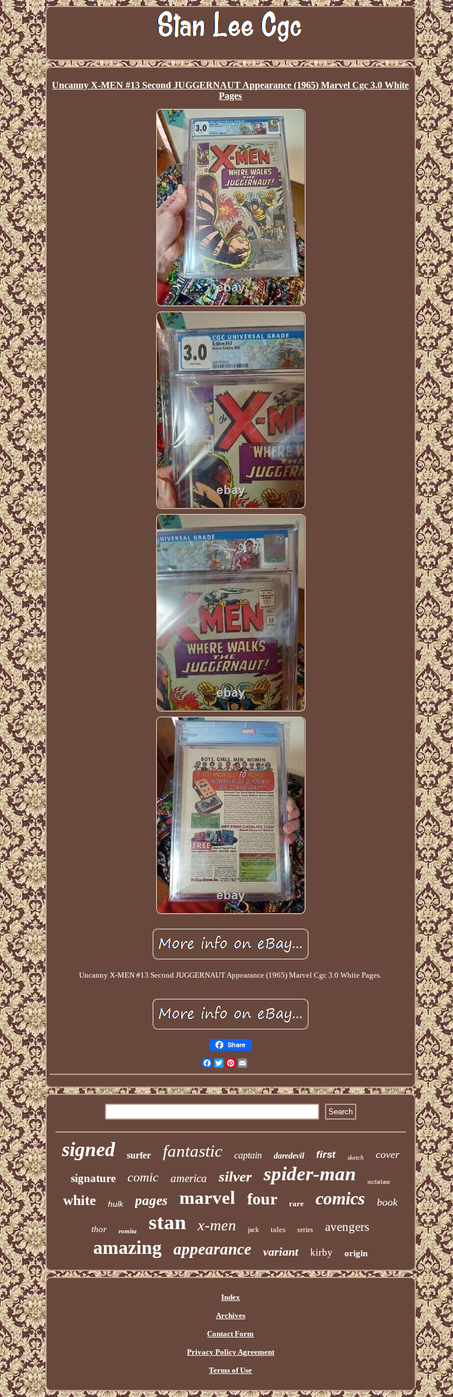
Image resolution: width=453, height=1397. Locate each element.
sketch (355, 1157)
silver (235, 1176)
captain (248, 1155)
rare (296, 1203)
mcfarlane (378, 1181)
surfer (139, 1155)
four (262, 1199)
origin (355, 1253)
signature (93, 1178)
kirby (321, 1252)
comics (340, 1198)
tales (278, 1229)
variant (280, 1251)
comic (143, 1177)
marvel (207, 1197)
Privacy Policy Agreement (230, 1352)
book (387, 1202)
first (326, 1154)
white (79, 1200)
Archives (230, 1315)
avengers (347, 1227)
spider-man (310, 1173)
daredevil (289, 1155)
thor (99, 1229)
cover (387, 1154)
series (305, 1230)
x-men (217, 1225)
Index (230, 1297)
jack (253, 1230)
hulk (115, 1204)
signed (88, 1149)
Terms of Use (230, 1370)
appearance (212, 1249)
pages (151, 1200)
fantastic (192, 1150)
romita (128, 1230)
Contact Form (230, 1333)
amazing (127, 1247)
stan (167, 1222)
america (188, 1178)
